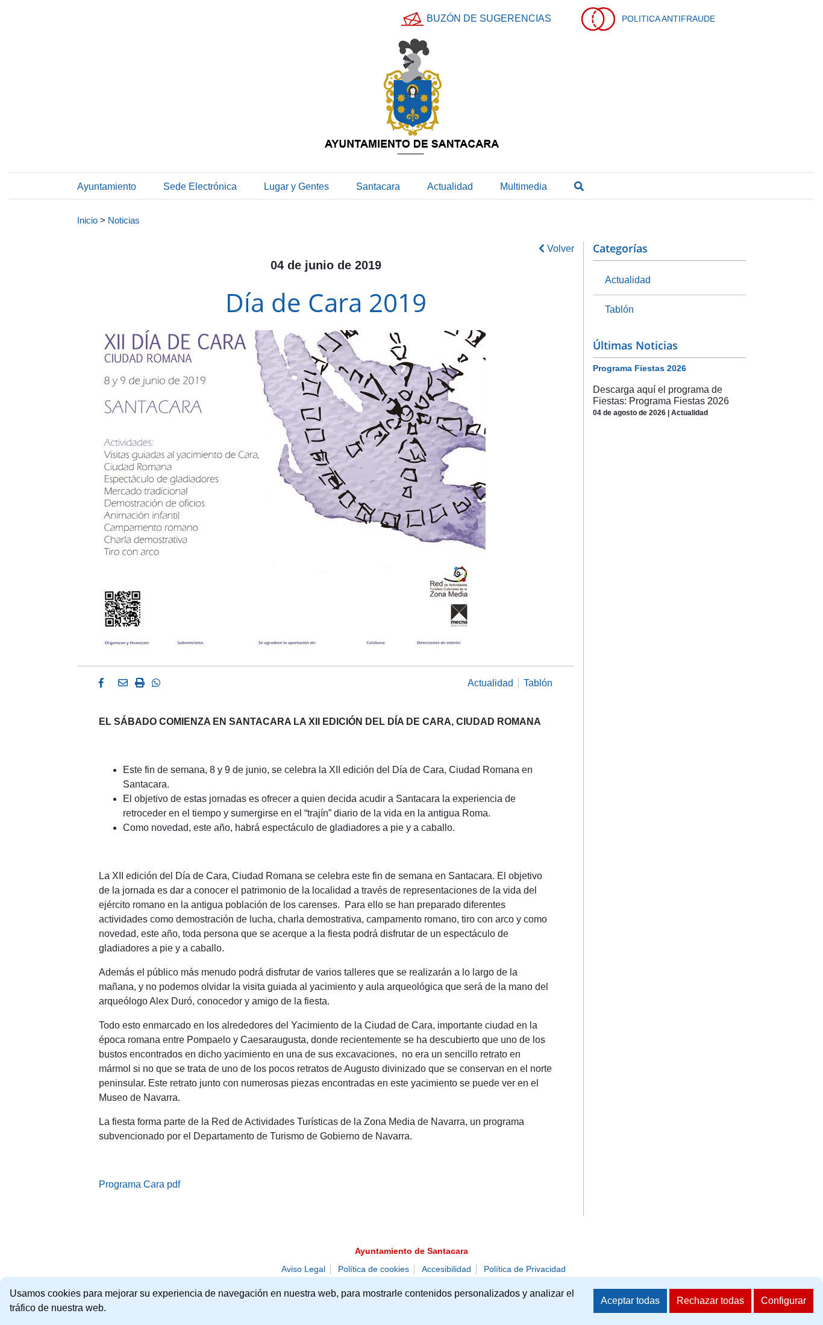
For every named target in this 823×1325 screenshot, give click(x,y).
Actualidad (450, 186)
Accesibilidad (446, 1269)
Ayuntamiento (106, 186)
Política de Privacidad (525, 1269)
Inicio (87, 220)
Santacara (378, 186)
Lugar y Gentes (296, 186)
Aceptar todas (630, 1300)
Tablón (538, 683)
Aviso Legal (303, 1269)
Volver (559, 248)
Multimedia (523, 186)
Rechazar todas (710, 1300)
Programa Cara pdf (139, 1184)
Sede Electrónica (200, 186)
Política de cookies (373, 1269)
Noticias (124, 220)
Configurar (783, 1300)
